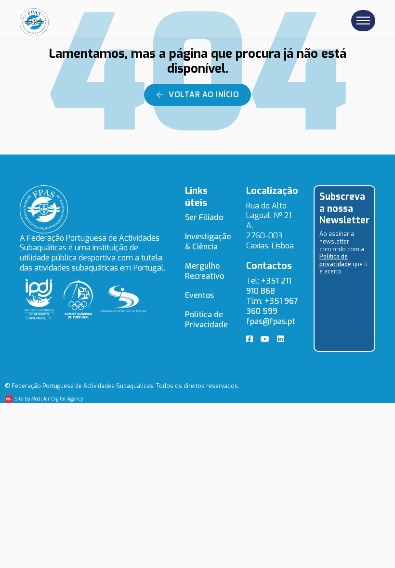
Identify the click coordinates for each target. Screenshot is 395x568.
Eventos (199, 295)
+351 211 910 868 (268, 286)
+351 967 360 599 (272, 306)
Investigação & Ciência (208, 242)
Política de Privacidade (206, 320)
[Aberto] (363, 21)
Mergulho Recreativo (204, 271)
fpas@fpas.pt (270, 321)
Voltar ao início (204, 95)
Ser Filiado (204, 217)
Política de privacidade (335, 260)
